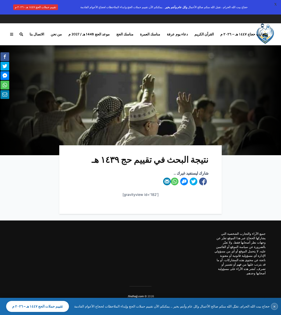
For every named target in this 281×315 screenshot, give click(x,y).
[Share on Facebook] (203, 181)
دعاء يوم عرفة (177, 34)
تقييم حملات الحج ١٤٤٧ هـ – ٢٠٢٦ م (37, 306)
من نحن (56, 34)
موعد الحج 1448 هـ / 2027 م (89, 34)
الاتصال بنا (37, 34)
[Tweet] (193, 181)
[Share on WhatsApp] (174, 181)
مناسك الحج (124, 34)
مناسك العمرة (150, 34)
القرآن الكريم (204, 34)
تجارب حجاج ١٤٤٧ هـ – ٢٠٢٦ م (242, 34)
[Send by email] (167, 181)
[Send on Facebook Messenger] (184, 181)
